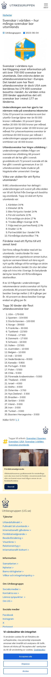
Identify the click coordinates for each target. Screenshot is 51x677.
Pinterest (8, 626)
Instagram (8, 618)
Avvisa (26, 671)
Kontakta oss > (11, 593)
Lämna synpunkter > (14, 597)
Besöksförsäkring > (13, 538)
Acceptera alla (25, 656)
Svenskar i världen (34, 441)
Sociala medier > (12, 589)
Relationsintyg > (11, 545)
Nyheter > (8, 567)
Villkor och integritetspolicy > (18, 575)
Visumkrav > (9, 541)
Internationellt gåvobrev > (17, 530)
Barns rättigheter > (13, 571)
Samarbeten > (10, 563)
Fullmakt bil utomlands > (16, 526)
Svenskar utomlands (19, 444)
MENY (46, 8)
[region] (25, 652)
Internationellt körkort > (16, 549)
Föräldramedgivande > (15, 534)
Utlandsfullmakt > (12, 522)
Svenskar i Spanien (36, 438)
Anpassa (25, 664)
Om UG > (7, 601)
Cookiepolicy (39, 650)
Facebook (8, 614)
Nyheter (7, 15)
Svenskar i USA (16, 441)
